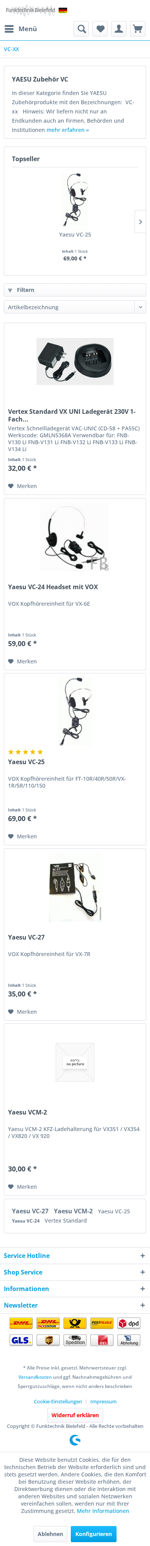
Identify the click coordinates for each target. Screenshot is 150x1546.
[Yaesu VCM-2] (75, 1062)
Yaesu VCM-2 (27, 1112)
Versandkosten (35, 1377)
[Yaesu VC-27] (75, 887)
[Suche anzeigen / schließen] (81, 29)
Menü (27, 28)
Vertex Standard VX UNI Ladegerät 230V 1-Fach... (71, 415)
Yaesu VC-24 (26, 1221)
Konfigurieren (93, 1534)
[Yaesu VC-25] (75, 200)
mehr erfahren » (68, 129)
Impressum (103, 1401)
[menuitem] (20, 29)
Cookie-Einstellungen (58, 1401)
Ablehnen (50, 1534)
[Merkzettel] (100, 29)
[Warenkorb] (137, 29)
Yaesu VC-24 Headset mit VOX (53, 587)
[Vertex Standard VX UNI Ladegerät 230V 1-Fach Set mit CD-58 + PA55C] (75, 361)
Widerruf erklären (75, 1415)
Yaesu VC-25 (75, 234)
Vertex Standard (66, 1220)
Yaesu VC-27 (26, 937)
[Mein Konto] (119, 29)
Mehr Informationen (103, 1510)
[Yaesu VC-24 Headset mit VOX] (75, 536)
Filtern (24, 289)
